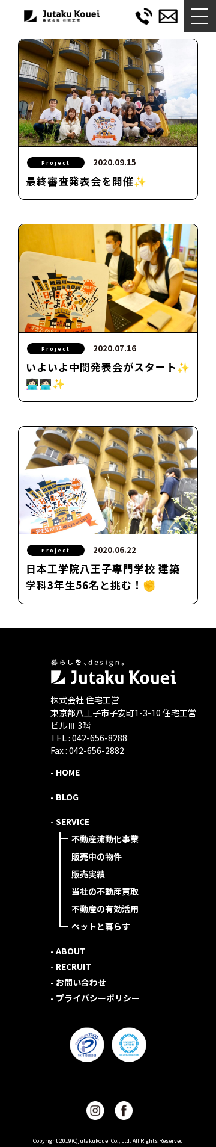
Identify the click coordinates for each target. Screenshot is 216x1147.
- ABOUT (68, 951)
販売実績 (88, 874)
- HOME (65, 772)
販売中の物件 (96, 856)
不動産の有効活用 (105, 909)
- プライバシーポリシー (95, 998)
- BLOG (64, 797)
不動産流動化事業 (105, 839)
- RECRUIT (70, 966)
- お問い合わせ (78, 982)
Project (55, 162)
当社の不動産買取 (105, 891)
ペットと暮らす (100, 926)
